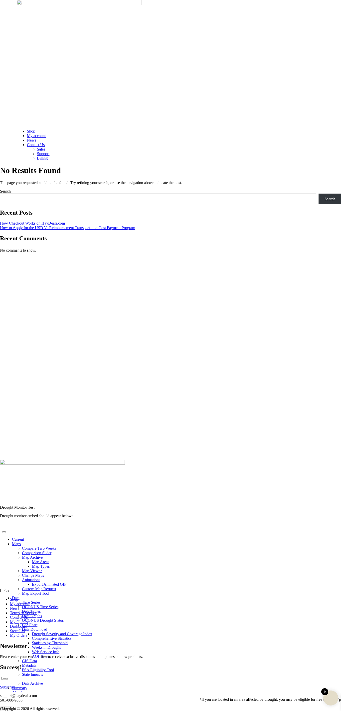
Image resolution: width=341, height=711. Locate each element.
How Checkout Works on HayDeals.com (32, 223)
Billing (42, 158)
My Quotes (19, 622)
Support (43, 154)
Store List (17, 631)
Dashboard (18, 626)
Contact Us (36, 145)
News (31, 140)
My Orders (18, 635)
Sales (41, 149)
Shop (31, 131)
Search (5, 191)
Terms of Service (23, 613)
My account (36, 136)
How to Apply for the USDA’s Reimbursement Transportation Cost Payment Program (67, 228)
